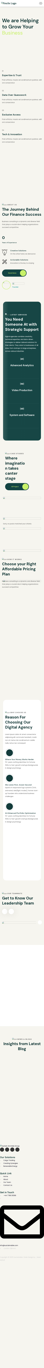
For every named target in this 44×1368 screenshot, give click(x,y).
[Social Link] (2, 1150)
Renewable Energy (10, 1166)
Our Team (7, 1182)
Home (5, 1176)
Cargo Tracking (9, 1160)
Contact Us (7, 1185)
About (5, 1179)
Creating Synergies (10, 1163)
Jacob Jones (22, 970)
